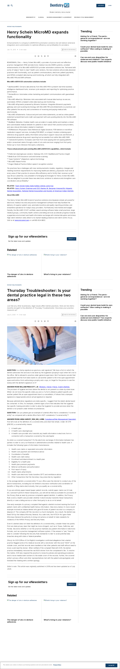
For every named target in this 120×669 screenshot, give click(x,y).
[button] (8, 5)
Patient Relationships (14, 26)
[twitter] (42, 56)
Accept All (111, 665)
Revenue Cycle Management (84, 17)
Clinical (41, 17)
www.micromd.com (22, 220)
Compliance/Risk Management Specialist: (60, 419)
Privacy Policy (57, 664)
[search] (11, 5)
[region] (60, 665)
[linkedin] (38, 56)
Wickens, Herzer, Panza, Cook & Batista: (54, 387)
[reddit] (45, 56)
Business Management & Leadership (59, 17)
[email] (48, 56)
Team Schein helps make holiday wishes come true (34, 186)
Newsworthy (30, 17)
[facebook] (35, 56)
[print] (75, 56)
